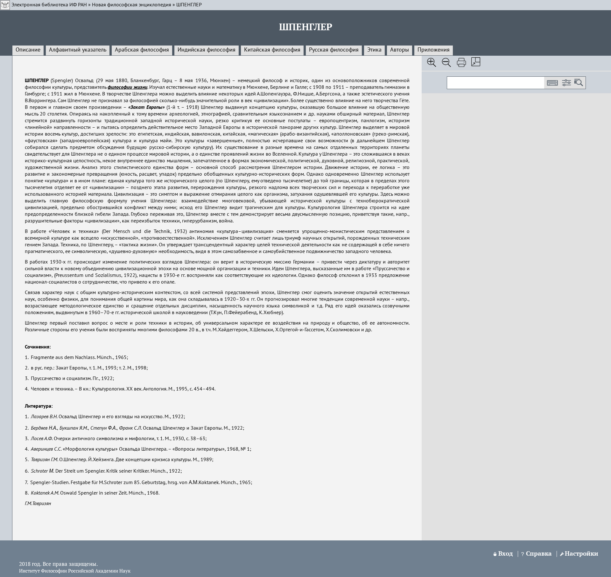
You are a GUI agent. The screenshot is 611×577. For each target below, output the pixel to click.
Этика (374, 50)
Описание (28, 50)
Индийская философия (206, 50)
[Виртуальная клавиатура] (552, 82)
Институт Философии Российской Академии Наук (74, 571)
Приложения (434, 50)
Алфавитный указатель (77, 50)
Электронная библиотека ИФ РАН (49, 5)
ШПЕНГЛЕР (189, 5)
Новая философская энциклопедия (131, 5)
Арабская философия (142, 50)
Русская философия (334, 50)
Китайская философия (272, 50)
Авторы (399, 50)
